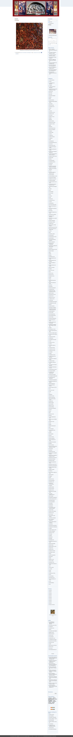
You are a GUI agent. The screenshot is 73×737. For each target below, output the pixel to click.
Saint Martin (51, 503)
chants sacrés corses (52, 145)
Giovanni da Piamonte (52, 287)
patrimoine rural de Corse (53, 464)
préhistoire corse (51, 481)
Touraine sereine (51, 714)
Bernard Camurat (51, 633)
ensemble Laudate (52, 233)
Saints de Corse (51, 512)
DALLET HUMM (51, 673)
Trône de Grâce (51, 567)
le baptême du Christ (52, 354)
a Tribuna (50, 85)
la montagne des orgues (52, 339)
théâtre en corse (51, 559)
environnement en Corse (52, 236)
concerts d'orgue (51, 174)
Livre (50, 388)
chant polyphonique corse (53, 142)
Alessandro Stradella (52, 95)
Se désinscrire (51, 23)
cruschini (50, 201)
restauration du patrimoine (53, 497)
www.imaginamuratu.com (52, 649)
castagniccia (51, 703)
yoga (50, 584)
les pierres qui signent (52, 374)
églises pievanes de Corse (53, 227)
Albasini (50, 683)
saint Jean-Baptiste (52, 501)
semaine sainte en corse (52, 529)
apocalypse (50, 103)
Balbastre (50, 119)
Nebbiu (50, 424)
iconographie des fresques (53, 301)
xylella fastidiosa (51, 582)
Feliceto (50, 255)
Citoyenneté (51, 163)
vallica (54, 698)
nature (21, 52)
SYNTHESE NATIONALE (52, 729)
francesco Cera (51, 274)
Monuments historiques (52, 408)
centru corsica (51, 635)
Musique (50, 415)
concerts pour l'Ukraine (52, 177)
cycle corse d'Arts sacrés (52, 204)
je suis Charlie (51, 312)
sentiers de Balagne (52, 531)
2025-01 (50, 603)
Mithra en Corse (51, 405)
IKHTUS (50, 304)
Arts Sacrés (50, 115)
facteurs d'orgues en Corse (53, 249)
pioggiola (50, 700)
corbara (50, 698)
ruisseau (17, 20)
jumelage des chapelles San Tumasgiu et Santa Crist (52, 325)
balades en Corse (51, 116)
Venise (50, 574)
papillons (50, 443)
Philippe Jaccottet (51, 469)
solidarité (50, 535)
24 (50, 43)
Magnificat (50, 394)
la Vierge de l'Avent (52, 347)
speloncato (51, 699)
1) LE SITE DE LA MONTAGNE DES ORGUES (51, 623)
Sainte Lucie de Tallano (52, 511)
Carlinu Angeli (51, 132)
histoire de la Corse (52, 297)
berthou (50, 670)
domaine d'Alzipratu (52, 220)
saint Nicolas (51, 504)
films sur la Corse (51, 270)
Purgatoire (50, 485)
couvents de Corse (52, 200)
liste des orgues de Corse (53, 387)
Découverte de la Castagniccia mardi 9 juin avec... (52, 73)
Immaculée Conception (52, 307)
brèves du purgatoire (52, 129)
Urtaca (50, 570)
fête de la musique (51, 267)
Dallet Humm (51, 676)
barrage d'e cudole (52, 123)
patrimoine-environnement (53, 465)
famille (50, 253)
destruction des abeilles (52, 214)
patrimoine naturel (51, 460)
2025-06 (50, 600)
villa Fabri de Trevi (51, 577)
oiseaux (50, 432)
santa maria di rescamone (53, 525)
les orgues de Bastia (52, 370)
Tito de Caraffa (51, 560)
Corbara (50, 188)
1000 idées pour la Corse (52, 625)
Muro (50, 412)
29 (56, 43)
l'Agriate (50, 327)
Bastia (50, 125)
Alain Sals (50, 94)
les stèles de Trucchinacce (53, 379)
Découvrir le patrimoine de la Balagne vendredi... (52, 671)
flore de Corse (51, 273)
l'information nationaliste (52, 717)
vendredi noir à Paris (52, 573)
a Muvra (50, 81)
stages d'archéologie (52, 543)
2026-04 (50, 594)
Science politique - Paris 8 (53, 718)
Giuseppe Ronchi (51, 289)
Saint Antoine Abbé (52, 500)
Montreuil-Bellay (51, 406)
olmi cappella (51, 701)
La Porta (50, 343)
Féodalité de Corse (52, 256)
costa (53, 702)
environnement (51, 235)
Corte (50, 194)
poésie (50, 477)
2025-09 (50, 597)
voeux (50, 581)
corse (50, 190)
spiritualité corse (51, 539)
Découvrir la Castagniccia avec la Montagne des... (53, 661)
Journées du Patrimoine (52, 318)
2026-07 (50, 591)
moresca (50, 409)
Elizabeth (50, 660)
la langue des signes (52, 336)
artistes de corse (51, 113)
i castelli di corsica (51, 298)
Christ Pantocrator (51, 160)
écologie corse (51, 223)
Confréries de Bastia (52, 180)
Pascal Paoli (51, 448)
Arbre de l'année (51, 105)
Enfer (50, 232)
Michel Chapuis (51, 402)
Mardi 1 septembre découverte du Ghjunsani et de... (53, 50)
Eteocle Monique (51, 663)
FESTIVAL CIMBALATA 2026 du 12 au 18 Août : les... (52, 60)
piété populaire (51, 474)
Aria (49, 109)
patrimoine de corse (52, 451)
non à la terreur (51, 428)
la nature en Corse (52, 342)
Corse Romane (51, 636)
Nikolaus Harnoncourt (52, 425)
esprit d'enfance (51, 238)
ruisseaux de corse (36, 52)
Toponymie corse (51, 562)
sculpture (50, 528)
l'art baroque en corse (52, 329)
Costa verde (51, 198)
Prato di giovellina (51, 480)
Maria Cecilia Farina (52, 397)
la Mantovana (51, 338)
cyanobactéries (51, 203)
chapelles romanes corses (53, 156)
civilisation (50, 164)
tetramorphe (51, 556)
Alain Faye (50, 92)
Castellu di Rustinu (52, 136)
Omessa (50, 435)
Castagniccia (51, 135)
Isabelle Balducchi (51, 311)
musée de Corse (51, 642)
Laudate (50, 353)
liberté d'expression (52, 383)
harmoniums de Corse (52, 294)
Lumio (50, 391)
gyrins (40, 52)
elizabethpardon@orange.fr (53, 35)
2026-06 (50, 593)
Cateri (50, 139)
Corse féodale (51, 191)
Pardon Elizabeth (51, 685)
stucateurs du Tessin (52, 550)
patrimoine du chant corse (53, 457)
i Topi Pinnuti (51, 300)
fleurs (50, 271)
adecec (50, 629)
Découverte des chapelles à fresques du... (52, 668)
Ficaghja (50, 268)
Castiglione (50, 138)
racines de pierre (51, 488)
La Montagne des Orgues (52, 639)
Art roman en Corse (52, 112)
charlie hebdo (51, 157)
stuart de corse (51, 549)
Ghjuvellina (50, 286)
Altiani (50, 98)
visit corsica (50, 648)
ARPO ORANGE (51, 720)
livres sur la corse (51, 390)
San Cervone (51, 514)
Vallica (50, 571)
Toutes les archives (52, 604)
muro (56, 699)
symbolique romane (52, 552)
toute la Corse (51, 646)
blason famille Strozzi (52, 128)
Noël (50, 427)
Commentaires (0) (29, 52)
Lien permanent (24, 52)
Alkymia (50, 97)
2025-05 (50, 601)
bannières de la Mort (52, 122)
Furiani (50, 277)
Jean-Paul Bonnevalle (52, 315)
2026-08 (50, 590)
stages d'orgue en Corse (52, 546)
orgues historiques (52, 438)
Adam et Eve (51, 91)
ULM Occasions (51, 727)
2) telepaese (51, 626)
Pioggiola (50, 476)
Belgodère (50, 126)
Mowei (50, 411)
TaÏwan (50, 553)
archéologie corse (51, 106)
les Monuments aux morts (53, 369)
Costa (50, 197)
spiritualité (50, 538)
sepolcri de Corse (51, 532)
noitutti (50, 643)
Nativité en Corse (51, 421)
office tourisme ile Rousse (53, 645)
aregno (54, 701)
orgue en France (51, 436)
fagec (50, 252)
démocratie (50, 210)
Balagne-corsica (51, 632)
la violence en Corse (52, 350)
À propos (52, 653)
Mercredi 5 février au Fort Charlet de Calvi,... (53, 677)
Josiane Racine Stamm (52, 657)
